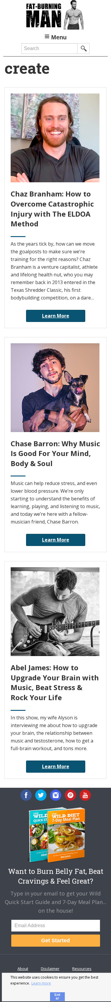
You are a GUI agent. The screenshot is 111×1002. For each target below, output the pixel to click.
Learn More (55, 315)
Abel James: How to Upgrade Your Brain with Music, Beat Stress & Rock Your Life (55, 682)
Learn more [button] (41, 983)
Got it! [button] (57, 996)
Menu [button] (59, 37)
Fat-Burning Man (55, 15)
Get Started (55, 940)
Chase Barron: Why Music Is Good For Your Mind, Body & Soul (55, 453)
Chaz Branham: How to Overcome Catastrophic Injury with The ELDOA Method (52, 208)
